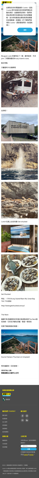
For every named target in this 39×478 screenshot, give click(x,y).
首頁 (2, 9)
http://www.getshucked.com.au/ (13, 306)
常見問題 (4, 447)
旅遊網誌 (4, 428)
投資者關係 (5, 432)
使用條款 (4, 425)
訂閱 (29, 449)
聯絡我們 (4, 440)
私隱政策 (4, 419)
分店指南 (4, 444)
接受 (25, 30)
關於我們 (4, 415)
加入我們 (4, 422)
